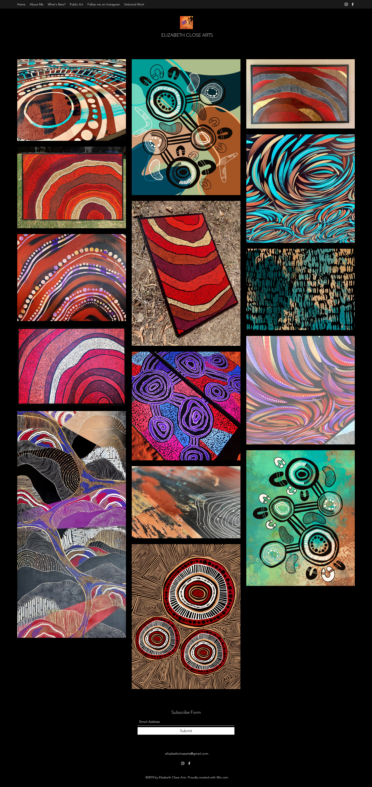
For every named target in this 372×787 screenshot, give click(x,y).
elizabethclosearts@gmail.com (186, 753)
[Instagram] (346, 4)
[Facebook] (352, 4)
